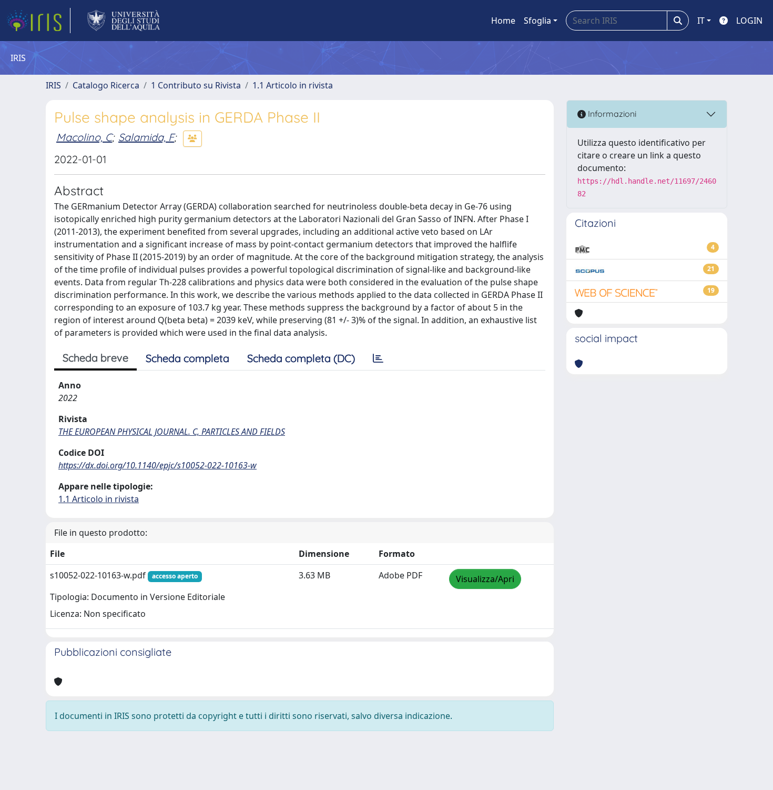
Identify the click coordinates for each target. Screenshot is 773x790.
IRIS (53, 85)
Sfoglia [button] (537, 20)
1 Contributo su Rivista (196, 85)
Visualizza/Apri (485, 579)
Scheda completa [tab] (187, 358)
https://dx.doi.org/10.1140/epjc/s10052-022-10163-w (157, 465)
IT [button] (701, 20)
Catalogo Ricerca (106, 85)
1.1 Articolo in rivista (292, 85)
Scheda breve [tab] (95, 357)
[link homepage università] (124, 20)
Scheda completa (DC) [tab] (301, 358)
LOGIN (749, 20)
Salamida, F (146, 137)
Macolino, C (84, 137)
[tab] (378, 358)
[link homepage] (38, 20)
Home (503, 20)
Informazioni (611, 113)
